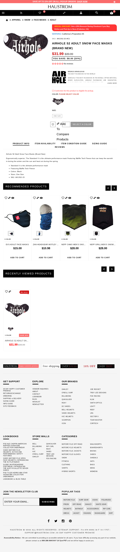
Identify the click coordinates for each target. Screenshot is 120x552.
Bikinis (93, 451)
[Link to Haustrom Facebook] (48, 521)
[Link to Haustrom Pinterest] (70, 521)
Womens (94, 471)
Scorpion (66, 420)
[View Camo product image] (68, 233)
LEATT (92, 406)
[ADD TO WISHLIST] (6, 291)
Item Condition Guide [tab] (74, 144)
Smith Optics (96, 403)
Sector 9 (94, 416)
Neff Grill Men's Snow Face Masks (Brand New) (103, 244)
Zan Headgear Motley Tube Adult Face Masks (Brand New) (46, 244)
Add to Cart (17, 349)
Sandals (94, 458)
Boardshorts (96, 447)
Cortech (94, 423)
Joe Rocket (95, 389)
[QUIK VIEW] (12, 198)
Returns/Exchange (12, 393)
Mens (92, 468)
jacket (76, 513)
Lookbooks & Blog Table (14, 479)
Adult (53, 20)
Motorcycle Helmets (72, 447)
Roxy (64, 403)
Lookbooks (11, 436)
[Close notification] (114, 2)
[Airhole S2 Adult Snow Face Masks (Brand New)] (17, 310)
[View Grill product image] (96, 233)
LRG (91, 413)
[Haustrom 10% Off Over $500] (99, 366)
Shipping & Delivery (12, 398)
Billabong (66, 396)
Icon (64, 423)
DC (33, 449)
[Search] (96, 13)
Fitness (65, 461)
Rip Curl (50, 446)
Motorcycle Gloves (71, 454)
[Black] (58, 102)
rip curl (107, 509)
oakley (88, 504)
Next (114, 101)
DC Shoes (66, 406)
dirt (111, 513)
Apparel (16, 20)
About (35, 391)
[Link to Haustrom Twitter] (56, 521)
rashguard (100, 513)
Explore (38, 381)
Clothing (66, 464)
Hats (92, 461)
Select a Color (82, 124)
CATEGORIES (69, 436)
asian (95, 500)
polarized (106, 500)
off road (77, 504)
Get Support (11, 381)
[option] (17, 228)
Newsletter (38, 404)
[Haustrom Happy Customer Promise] (21, 366)
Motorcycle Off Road (72, 444)
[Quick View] (13, 291)
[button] (57, 64)
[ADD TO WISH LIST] (6, 198)
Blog (34, 399)
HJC (34, 451)
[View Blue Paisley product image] (39, 233)
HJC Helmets (67, 416)
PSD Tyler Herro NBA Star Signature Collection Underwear (15, 474)
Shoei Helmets (68, 413)
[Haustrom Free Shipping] (60, 366)
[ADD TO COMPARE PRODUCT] (9, 198)
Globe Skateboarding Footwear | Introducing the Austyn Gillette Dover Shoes (15, 467)
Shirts (65, 468)
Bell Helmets (68, 410)
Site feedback (9, 406)
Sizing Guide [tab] (99, 144)
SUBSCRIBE (48, 502)
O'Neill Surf (67, 393)
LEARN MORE (112, 83)
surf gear (83, 500)
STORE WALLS (40, 436)
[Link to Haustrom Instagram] (63, 521)
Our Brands (70, 381)
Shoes (93, 454)
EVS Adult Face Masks (17, 244)
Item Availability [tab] (45, 144)
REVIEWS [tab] (60, 147)
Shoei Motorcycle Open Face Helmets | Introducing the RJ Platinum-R (16, 460)
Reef (92, 410)
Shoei (48, 451)
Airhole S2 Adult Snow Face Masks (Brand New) (17, 341)
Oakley (65, 389)
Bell (34, 444)
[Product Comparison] (64, 13)
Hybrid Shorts (68, 471)
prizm (66, 504)
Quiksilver (67, 399)
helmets (67, 509)
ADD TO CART (17, 258)
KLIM (92, 399)
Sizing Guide (9, 401)
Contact (36, 394)
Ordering (7, 396)
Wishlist (36, 402)
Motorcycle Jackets (71, 451)
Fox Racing (95, 396)
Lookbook (37, 397)
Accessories (93, 509)
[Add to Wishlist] (53, 124)
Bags (92, 464)
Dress (66, 513)
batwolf (79, 509)
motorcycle (69, 500)
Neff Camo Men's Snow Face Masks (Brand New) (74, 244)
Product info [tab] (21, 144)
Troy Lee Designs (98, 393)
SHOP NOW (82, 2)
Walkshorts (96, 444)
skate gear (101, 504)
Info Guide (8, 404)
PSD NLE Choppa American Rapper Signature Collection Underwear (15, 445)
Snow (27, 20)
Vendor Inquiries (40, 389)
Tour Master (96, 420)
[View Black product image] (11, 233)
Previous (51, 101)
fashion (87, 513)
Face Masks (40, 20)
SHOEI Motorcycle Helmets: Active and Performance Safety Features (13, 453)
